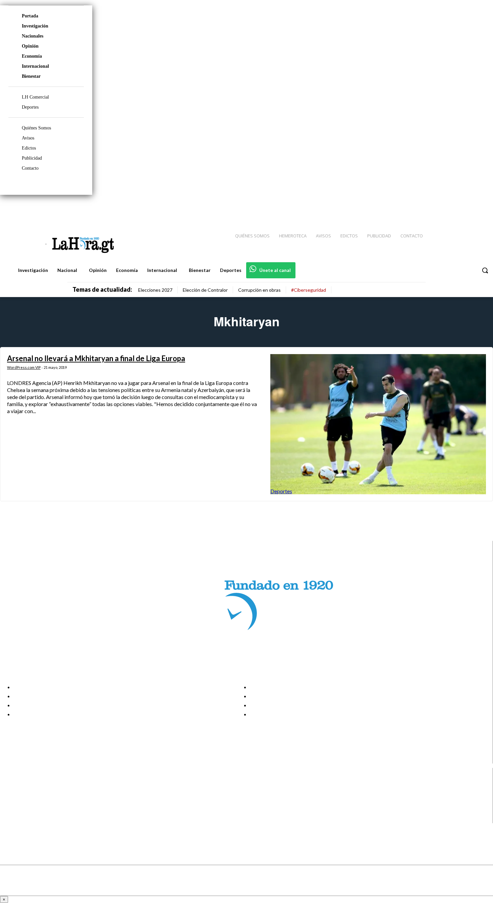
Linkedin (29, 802)
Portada (30, 15)
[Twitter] (468, 208)
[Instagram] (444, 208)
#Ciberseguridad (308, 290)
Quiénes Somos (36, 127)
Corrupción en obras (259, 290)
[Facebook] (433, 208)
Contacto (30, 168)
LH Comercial (35, 97)
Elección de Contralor (205, 290)
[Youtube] (480, 208)
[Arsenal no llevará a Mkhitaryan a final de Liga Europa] (378, 424)
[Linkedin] (456, 208)
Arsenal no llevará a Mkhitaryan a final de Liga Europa (96, 358)
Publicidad (32, 158)
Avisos (28, 137)
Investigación (35, 26)
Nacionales (32, 36)
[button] (485, 270)
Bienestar (31, 76)
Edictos (29, 148)
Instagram (31, 793)
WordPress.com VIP (24, 367)
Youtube (29, 819)
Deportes (30, 107)
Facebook (31, 785)
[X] (11, 810)
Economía (32, 56)
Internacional (35, 66)
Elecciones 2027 (155, 290)
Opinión (30, 46)
